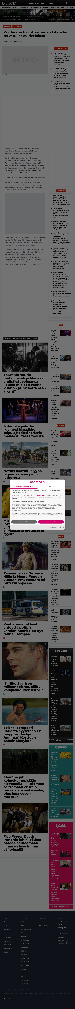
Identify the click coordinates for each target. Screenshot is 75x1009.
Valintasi (51, 487)
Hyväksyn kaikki (51, 521)
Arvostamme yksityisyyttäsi (24, 486)
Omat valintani (24, 521)
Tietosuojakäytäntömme (57, 527)
